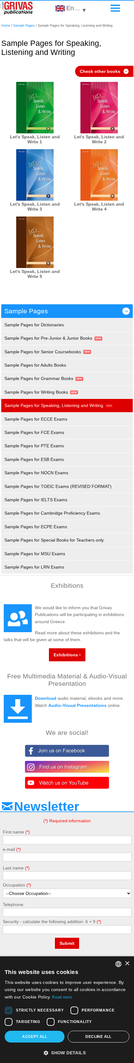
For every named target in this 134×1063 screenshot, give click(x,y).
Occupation (14, 884)
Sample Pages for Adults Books (35, 365)
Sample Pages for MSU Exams (34, 553)
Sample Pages (24, 25)
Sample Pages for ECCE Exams (35, 419)
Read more (62, 997)
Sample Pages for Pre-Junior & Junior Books (48, 338)
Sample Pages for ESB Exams (34, 459)
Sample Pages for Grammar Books (38, 378)
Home (5, 25)
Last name (13, 867)
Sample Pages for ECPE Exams (35, 526)
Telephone (13, 904)
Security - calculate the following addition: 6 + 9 (49, 921)
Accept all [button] (34, 1036)
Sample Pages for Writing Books (36, 392)
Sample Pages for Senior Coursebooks (42, 351)
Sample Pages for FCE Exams (34, 432)
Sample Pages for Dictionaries (34, 324)
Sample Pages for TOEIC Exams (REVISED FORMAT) (58, 486)
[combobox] (118, 964)
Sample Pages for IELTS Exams (35, 499)
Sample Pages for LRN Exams (34, 567)
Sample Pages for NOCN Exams (36, 472)
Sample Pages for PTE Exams (34, 445)
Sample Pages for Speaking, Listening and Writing (53, 405)
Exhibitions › (67, 654)
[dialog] (67, 1009)
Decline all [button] (98, 1036)
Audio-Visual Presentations (77, 705)
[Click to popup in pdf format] (35, 108)
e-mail (9, 849)
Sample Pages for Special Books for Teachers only (54, 540)
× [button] (127, 963)
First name (13, 831)
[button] (67, 1052)
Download (45, 698)
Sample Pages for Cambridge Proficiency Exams (52, 513)
